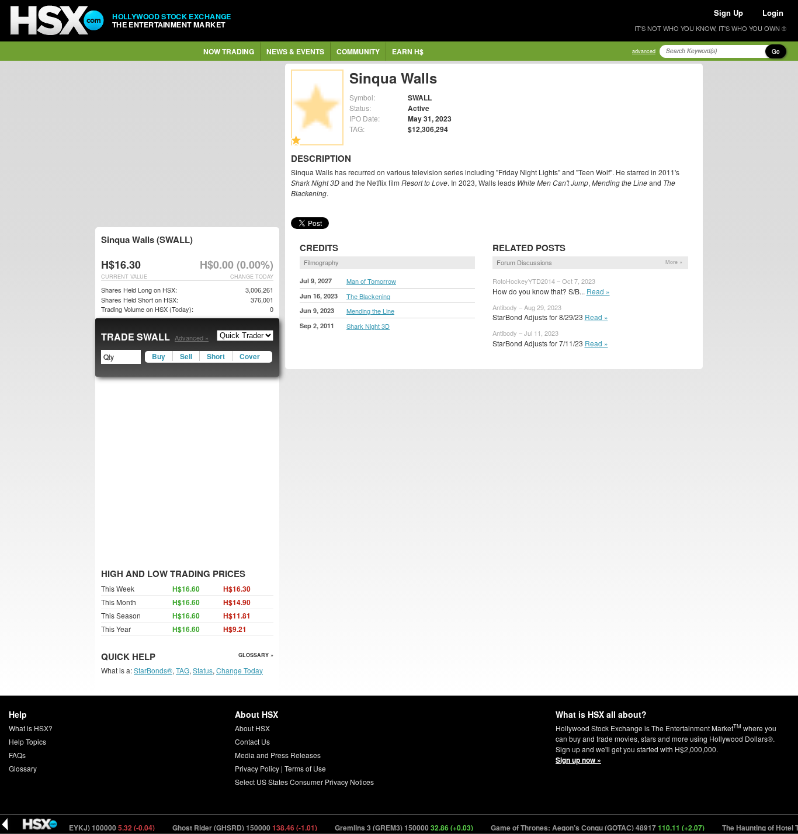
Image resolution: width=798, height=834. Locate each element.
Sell (186, 356)
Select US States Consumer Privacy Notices (304, 782)
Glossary (23, 768)
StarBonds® (153, 670)
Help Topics (27, 741)
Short (216, 356)
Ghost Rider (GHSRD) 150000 (232, 827)
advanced (643, 51)
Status (203, 670)
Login (772, 12)
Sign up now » (578, 760)
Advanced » (192, 337)
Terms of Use (305, 768)
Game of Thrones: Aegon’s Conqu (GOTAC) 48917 (585, 827)
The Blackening (368, 296)
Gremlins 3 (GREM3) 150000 (392, 827)
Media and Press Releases (278, 755)
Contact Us (252, 741)
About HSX (252, 728)
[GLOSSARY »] (156, 657)
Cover (250, 356)
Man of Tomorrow (371, 281)
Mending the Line (370, 310)
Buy (158, 356)
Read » (598, 291)
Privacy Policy (257, 768)
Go (776, 51)
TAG (182, 670)
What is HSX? (31, 728)
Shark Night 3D (368, 326)
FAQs (17, 755)
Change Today (239, 670)
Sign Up (728, 12)
